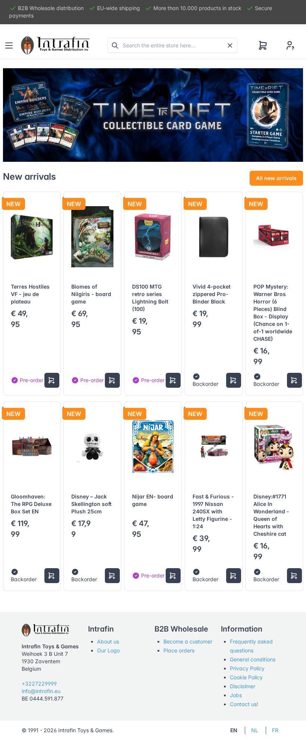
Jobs (236, 695)
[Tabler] (55, 45)
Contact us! (244, 704)
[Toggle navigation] (9, 45)
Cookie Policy (246, 677)
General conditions (252, 659)
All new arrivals (276, 178)
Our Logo (108, 650)
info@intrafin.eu (41, 691)
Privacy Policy (247, 668)
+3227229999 (39, 683)
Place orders (178, 650)
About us (108, 641)
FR (275, 730)
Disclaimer (242, 686)
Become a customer (187, 641)
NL (254, 730)
